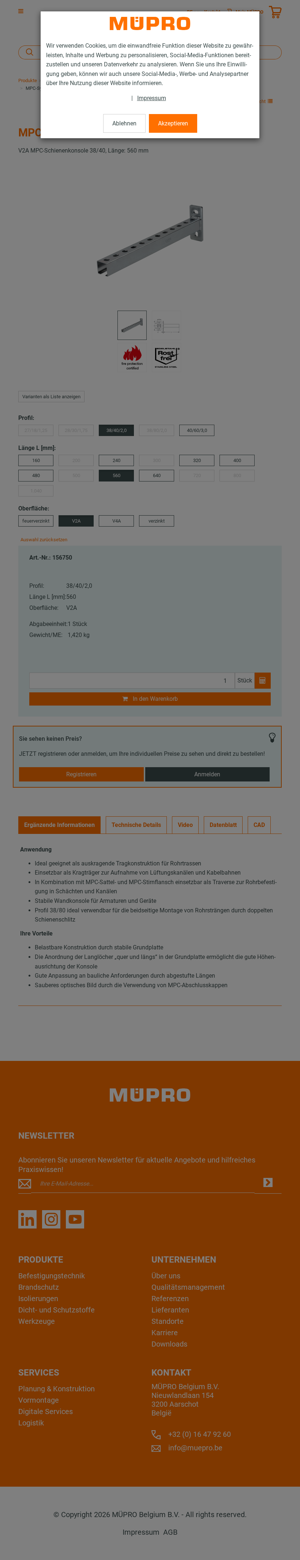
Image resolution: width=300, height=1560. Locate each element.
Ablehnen (124, 123)
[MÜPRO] (150, 23)
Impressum (151, 98)
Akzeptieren (173, 123)
